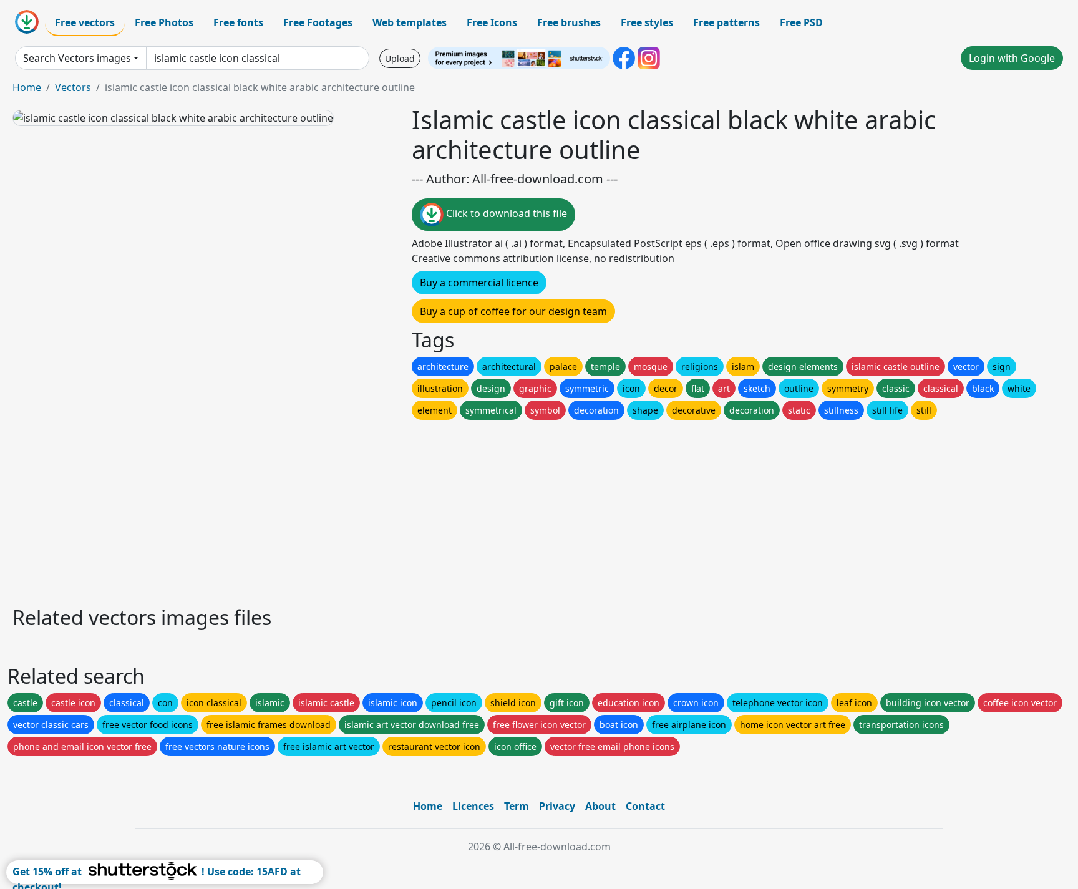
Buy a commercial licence (479, 282)
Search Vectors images (77, 58)
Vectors (73, 87)
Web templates (409, 22)
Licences (473, 806)
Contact (645, 806)
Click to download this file (505, 213)
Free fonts (238, 22)
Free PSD (801, 22)
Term (516, 806)
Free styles (647, 22)
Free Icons (492, 22)
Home (26, 87)
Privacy (557, 806)
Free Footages (317, 22)
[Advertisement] (385, 509)
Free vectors (85, 22)
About (600, 806)
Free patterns (726, 22)
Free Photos (164, 22)
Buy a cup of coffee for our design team (513, 311)
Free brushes (569, 22)
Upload (400, 58)
